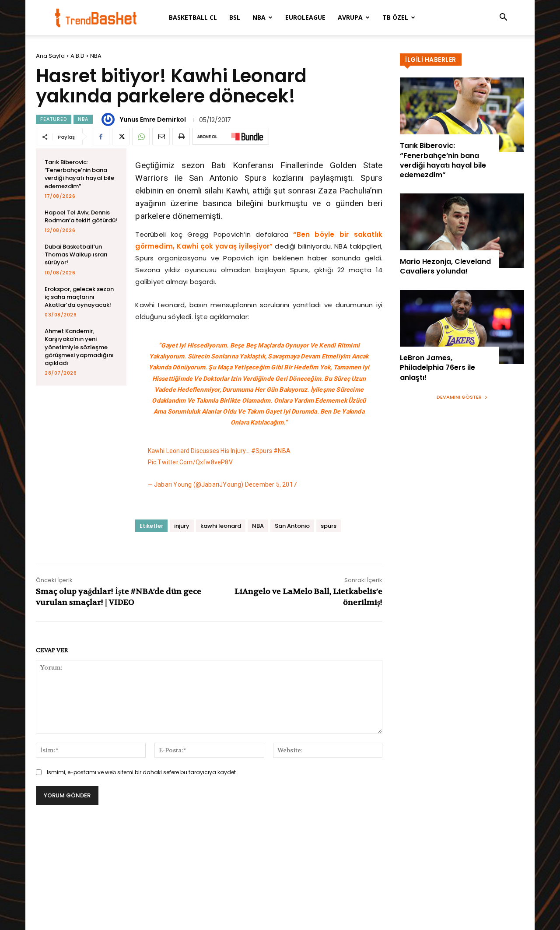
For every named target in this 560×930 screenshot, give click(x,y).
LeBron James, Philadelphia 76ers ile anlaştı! (437, 368)
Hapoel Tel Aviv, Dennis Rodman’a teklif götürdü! (81, 216)
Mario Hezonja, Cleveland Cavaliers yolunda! (445, 266)
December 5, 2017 (271, 484)
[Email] (161, 136)
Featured (53, 119)
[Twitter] (121, 136)
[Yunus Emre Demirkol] (109, 119)
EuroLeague (305, 17)
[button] (503, 18)
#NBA (281, 450)
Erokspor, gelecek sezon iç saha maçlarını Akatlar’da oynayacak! (79, 297)
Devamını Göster (459, 396)
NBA (259, 17)
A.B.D (77, 56)
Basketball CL (193, 17)
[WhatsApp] (141, 136)
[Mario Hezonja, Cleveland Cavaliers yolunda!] (462, 230)
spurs (328, 526)
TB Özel (395, 17)
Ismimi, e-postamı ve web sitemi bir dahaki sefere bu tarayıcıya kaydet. (142, 772)
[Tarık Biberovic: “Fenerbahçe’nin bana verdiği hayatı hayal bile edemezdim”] (462, 114)
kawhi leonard (220, 526)
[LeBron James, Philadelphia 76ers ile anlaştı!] (462, 327)
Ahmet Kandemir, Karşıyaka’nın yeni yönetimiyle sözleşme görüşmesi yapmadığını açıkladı (79, 347)
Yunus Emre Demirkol (153, 119)
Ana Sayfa (50, 56)
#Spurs (261, 450)
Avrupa (350, 17)
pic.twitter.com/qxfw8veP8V (190, 462)
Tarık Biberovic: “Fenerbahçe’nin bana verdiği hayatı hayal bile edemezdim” (79, 174)
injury (181, 526)
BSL (234, 17)
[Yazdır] (181, 136)
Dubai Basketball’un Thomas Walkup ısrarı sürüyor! (76, 254)
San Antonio (292, 526)
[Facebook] (100, 136)
